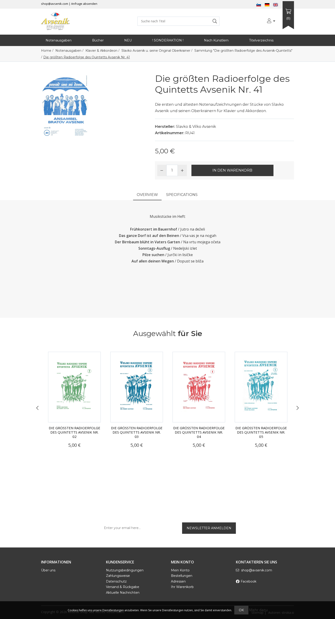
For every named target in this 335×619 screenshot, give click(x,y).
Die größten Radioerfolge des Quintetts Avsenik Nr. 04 (136, 432)
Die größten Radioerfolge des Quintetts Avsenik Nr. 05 (199, 432)
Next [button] (297, 408)
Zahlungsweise (118, 576)
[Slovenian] (258, 4)
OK (241, 610)
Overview (147, 195)
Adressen (178, 581)
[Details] (61, 454)
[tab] (147, 195)
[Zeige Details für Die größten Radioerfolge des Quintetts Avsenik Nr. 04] (136, 387)
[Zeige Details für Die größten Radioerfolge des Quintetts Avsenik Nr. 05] (199, 387)
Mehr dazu (258, 609)
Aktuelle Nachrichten (122, 593)
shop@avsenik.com (54, 4)
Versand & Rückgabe (122, 587)
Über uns (48, 570)
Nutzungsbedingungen (125, 570)
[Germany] (267, 4)
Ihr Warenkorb (182, 587)
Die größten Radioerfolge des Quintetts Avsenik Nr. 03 (74, 432)
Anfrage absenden (84, 4)
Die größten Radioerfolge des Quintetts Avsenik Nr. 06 (261, 432)
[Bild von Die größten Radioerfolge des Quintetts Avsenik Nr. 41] (66, 106)
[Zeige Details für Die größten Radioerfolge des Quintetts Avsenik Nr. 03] (74, 387)
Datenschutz (116, 581)
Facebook (248, 581)
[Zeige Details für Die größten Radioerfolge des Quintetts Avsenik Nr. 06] (261, 387)
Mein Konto (180, 570)
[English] (275, 4)
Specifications (182, 195)
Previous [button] (37, 408)
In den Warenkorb (232, 170)
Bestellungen (181, 576)
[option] (74, 405)
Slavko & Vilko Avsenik (196, 126)
